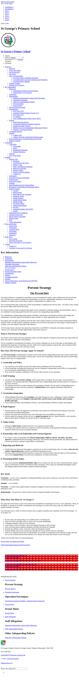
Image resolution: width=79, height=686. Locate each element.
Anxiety (15, 191)
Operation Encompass (20, 100)
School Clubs (13, 179)
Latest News (13, 226)
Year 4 (7, 16)
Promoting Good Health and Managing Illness (24, 187)
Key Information (10, 87)
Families (7, 157)
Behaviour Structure (19, 168)
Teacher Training (14, 83)
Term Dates (13, 231)
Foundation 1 (9, 7)
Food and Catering (15, 181)
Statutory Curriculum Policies (22, 130)
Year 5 (7, 18)
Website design (6, 663)
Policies (11, 120)
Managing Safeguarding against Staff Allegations (29, 98)
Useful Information (15, 222)
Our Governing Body (16, 76)
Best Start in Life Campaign (22, 194)
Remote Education (19, 152)
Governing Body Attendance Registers (25, 78)
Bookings (16, 161)
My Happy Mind (18, 204)
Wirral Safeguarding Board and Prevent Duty (15, 545)
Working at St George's (16, 85)
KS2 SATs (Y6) (18, 111)
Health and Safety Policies (21, 126)
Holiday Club (17, 165)
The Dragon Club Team (21, 163)
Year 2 (7, 12)
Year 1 (7, 11)
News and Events (10, 224)
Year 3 (7, 14)
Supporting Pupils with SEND (23, 209)
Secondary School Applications (19, 178)
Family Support (18, 198)
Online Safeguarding (20, 205)
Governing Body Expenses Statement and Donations (30, 80)
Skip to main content (7, 2)
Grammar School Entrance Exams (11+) (26, 113)
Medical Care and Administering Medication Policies (30, 128)
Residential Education (20, 150)
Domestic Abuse (18, 196)
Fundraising (13, 233)
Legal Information (13, 658)
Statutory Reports (14, 141)
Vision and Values (15, 70)
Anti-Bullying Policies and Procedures (25, 91)
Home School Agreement (17, 216)
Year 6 (7, 20)
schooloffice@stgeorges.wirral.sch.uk (13, 655)
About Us (8, 67)
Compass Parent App (16, 215)
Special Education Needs (17, 107)
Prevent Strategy (18, 104)
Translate (20, 59)
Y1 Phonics (17, 117)
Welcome (12, 68)
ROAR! (15, 207)
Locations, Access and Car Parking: (20, 248)
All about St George (15, 241)
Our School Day (14, 72)
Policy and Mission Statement (22, 167)
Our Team (12, 74)
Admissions (13, 176)
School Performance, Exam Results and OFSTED (25, 139)
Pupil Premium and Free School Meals (21, 185)
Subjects (12, 154)
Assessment (17, 146)
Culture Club (17, 135)
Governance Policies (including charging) (26, 124)
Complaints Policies (15, 131)
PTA (10, 220)
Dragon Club (13, 159)
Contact (7, 244)
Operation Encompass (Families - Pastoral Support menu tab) (25, 601)
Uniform (12, 183)
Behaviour (12, 89)
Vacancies (12, 235)
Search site (4, 668)
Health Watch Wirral (19, 200)
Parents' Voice (13, 218)
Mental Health (17, 202)
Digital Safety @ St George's (22, 93)
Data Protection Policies (21, 122)
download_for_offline (12, 557)
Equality (12, 133)
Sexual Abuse (17, 105)
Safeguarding (13, 96)
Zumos (15, 211)
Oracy (15, 148)
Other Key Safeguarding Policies (24, 102)
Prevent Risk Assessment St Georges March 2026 (21, 564)
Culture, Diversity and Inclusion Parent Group (28, 137)
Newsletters (13, 228)
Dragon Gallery (18, 170)
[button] (9, 23)
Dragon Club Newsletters (21, 172)
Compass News (14, 229)
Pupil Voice (8, 237)
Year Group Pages (15, 155)
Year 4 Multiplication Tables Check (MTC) (27, 118)
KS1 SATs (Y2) (18, 115)
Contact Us (16, 174)
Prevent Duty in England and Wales (12, 541)
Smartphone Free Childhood (18, 213)
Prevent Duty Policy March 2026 (15, 555)
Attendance (12, 94)
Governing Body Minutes (21, 81)
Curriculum (8, 142)
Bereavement (17, 192)
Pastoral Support (14, 189)
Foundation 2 (9, 9)
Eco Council (13, 239)
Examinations (13, 109)
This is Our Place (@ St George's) (20, 242)
